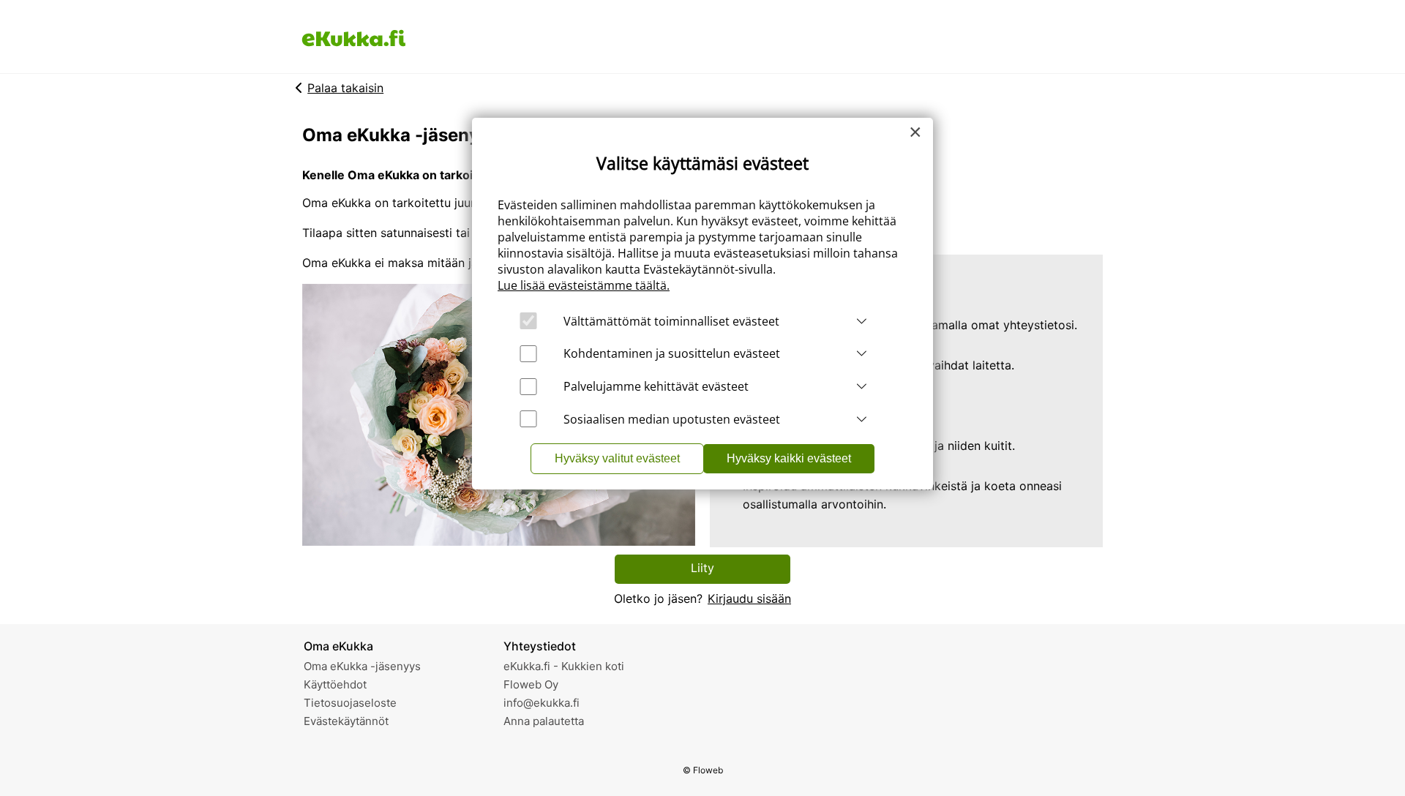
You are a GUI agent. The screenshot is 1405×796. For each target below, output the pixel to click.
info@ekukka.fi (541, 703)
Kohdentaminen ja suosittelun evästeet (671, 353)
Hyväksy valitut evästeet (617, 458)
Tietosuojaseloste (350, 703)
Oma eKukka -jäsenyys (362, 666)
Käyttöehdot (335, 684)
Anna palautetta (543, 721)
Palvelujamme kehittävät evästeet (656, 386)
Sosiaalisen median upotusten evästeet (671, 419)
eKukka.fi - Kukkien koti (563, 666)
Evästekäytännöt (346, 721)
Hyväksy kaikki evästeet (789, 458)
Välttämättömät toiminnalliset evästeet (671, 321)
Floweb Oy (530, 684)
